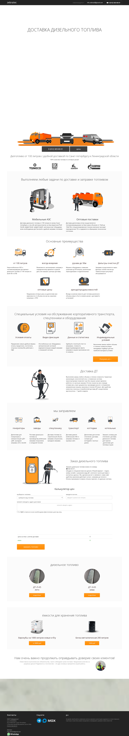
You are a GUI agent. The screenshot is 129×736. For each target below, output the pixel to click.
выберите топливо (24, 494)
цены (78, 149)
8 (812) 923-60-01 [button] (55, 149)
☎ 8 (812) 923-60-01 (113, 3)
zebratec (12, 2)
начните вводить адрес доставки (29, 502)
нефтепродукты (78, 3)
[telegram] (39, 720)
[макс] (49, 720)
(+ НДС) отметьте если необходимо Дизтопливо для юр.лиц (40, 512)
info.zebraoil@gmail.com (95, 3)
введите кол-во (71, 494)
